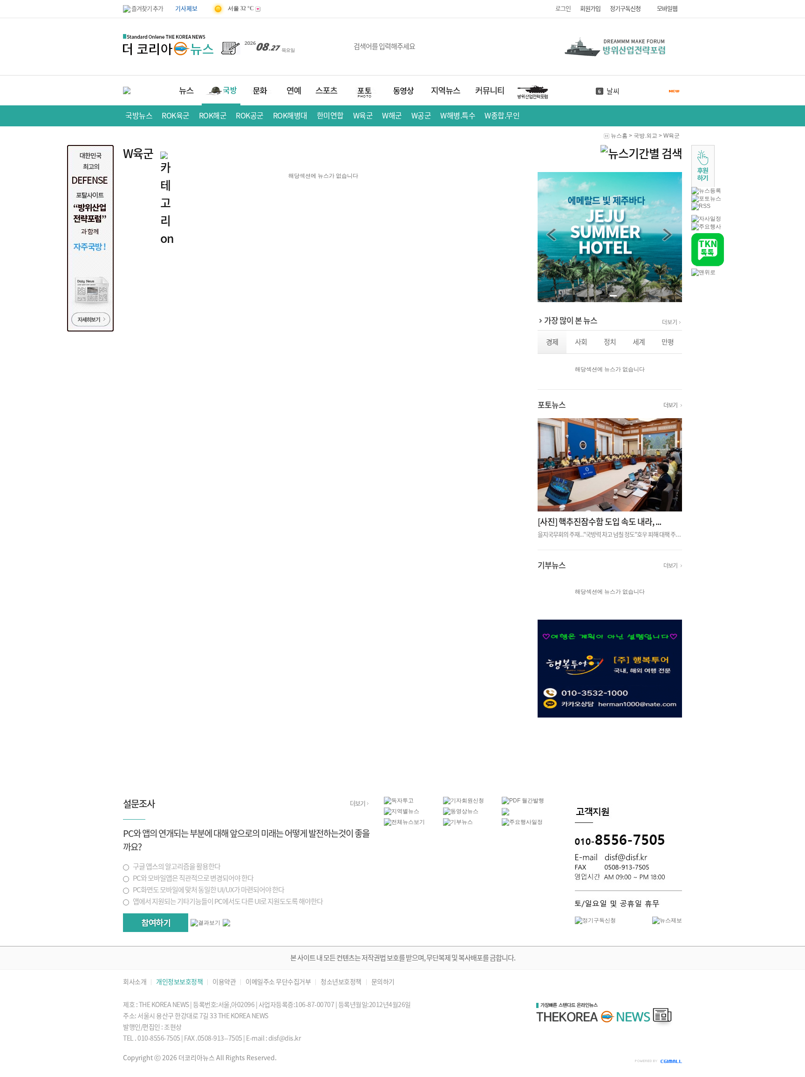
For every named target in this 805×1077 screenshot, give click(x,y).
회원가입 (590, 9)
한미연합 (330, 115)
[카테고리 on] (168, 200)
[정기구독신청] (595, 920)
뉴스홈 (619, 135)
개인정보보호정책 (179, 982)
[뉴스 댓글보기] (505, 813)
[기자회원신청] (472, 801)
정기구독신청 (625, 9)
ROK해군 (213, 115)
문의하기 (383, 982)
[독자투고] (399, 800)
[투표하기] (155, 922)
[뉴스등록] (706, 190)
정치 (610, 341)
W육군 (363, 115)
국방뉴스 (138, 115)
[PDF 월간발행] (523, 800)
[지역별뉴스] (401, 811)
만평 (668, 341)
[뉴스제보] (667, 920)
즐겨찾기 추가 (146, 9)
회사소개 (134, 982)
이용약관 (224, 982)
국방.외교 (645, 135)
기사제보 (186, 9)
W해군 (392, 115)
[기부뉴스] (458, 822)
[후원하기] (703, 185)
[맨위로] (703, 272)
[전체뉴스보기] (404, 822)
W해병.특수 (457, 115)
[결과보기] (205, 923)
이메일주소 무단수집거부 (278, 982)
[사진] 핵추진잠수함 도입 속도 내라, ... (599, 522)
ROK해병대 (290, 115)
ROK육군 (176, 115)
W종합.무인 (501, 115)
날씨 (613, 91)
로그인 (563, 9)
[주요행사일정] (522, 822)
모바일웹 (667, 9)
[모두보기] (226, 924)
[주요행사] (706, 226)
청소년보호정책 (341, 982)
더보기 (669, 322)
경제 (552, 341)
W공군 (421, 115)
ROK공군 (250, 115)
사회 (581, 341)
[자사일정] (706, 218)
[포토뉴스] (706, 198)
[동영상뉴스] (460, 811)
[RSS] (700, 206)
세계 (639, 341)
